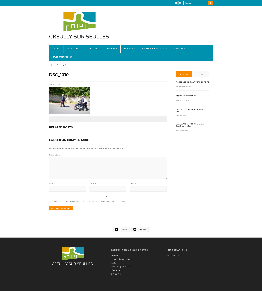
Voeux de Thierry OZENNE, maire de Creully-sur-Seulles (190, 125)
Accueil (56, 49)
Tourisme (128, 49)
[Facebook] (176, 3)
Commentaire (55, 155)
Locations (179, 49)
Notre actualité (75, 49)
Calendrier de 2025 (62, 57)
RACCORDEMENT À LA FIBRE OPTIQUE (192, 82)
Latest (201, 74)
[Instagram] (180, 3)
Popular (184, 74)
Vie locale (95, 49)
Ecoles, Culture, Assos (154, 49)
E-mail (93, 184)
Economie (112, 49)
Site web (133, 184)
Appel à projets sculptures (186, 96)
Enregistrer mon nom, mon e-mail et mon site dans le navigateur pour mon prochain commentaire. (87, 201)
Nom (52, 184)
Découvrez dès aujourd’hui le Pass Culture (189, 110)
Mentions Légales (174, 255)
